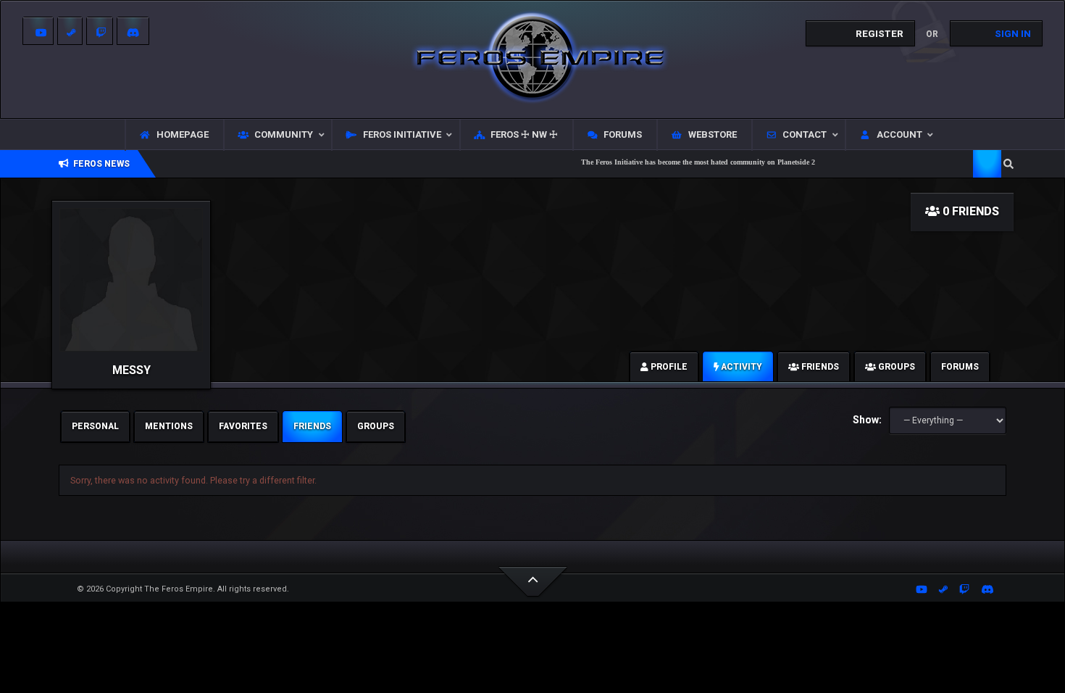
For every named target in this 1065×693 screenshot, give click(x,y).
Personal (95, 426)
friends (819, 367)
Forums (960, 367)
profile (668, 367)
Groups (375, 426)
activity (740, 367)
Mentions (169, 426)
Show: (867, 420)
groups (895, 367)
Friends (312, 426)
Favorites (243, 426)
